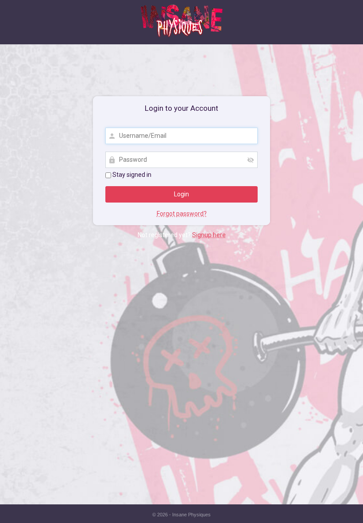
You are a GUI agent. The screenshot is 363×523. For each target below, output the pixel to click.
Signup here (209, 234)
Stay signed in (131, 174)
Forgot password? (182, 213)
